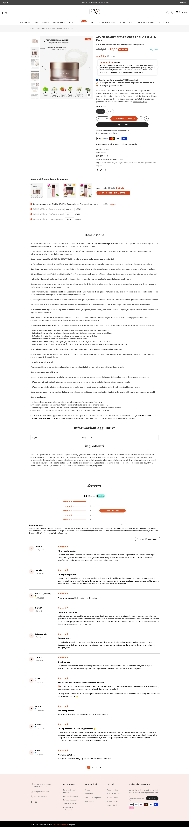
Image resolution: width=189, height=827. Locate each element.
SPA (35, 23)
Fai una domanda (129, 144)
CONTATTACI (163, 23)
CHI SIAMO (24, 23)
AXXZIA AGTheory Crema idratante (48, 209)
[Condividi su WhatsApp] (105, 170)
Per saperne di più (140, 102)
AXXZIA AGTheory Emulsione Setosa (48, 219)
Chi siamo (89, 794)
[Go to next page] (104, 767)
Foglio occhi (123, 162)
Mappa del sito (113, 805)
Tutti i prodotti (112, 797)
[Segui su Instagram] (6, 2)
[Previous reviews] (98, 67)
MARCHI (72, 23)
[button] (101, 56)
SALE (83, 22)
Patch (103, 152)
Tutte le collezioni (114, 794)
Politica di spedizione (71, 800)
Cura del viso (134, 162)
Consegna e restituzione (107, 144)
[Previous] (44, 68)
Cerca (87, 790)
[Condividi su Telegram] (101, 170)
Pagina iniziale (112, 790)
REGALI (91, 23)
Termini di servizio (70, 804)
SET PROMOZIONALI (106, 23)
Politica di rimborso (70, 796)
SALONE (122, 23)
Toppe (99, 165)
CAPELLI (45, 23)
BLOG (131, 23)
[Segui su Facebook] (3, 2)
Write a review (112, 510)
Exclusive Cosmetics (61, 825)
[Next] (89, 68)
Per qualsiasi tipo (148, 162)
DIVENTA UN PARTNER (145, 23)
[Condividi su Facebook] (97, 170)
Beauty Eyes (112, 162)
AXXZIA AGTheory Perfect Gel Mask (48, 214)
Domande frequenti (93, 797)
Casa (32, 28)
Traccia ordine (112, 801)
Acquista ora (122, 125)
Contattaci (89, 801)
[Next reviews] (156, 67)
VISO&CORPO (58, 23)
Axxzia (108, 149)
